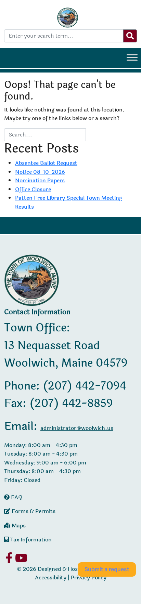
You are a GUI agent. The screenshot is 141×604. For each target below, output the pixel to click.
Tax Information (30, 539)
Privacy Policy (88, 577)
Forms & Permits (32, 511)
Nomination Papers (40, 180)
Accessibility (50, 577)
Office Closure (33, 189)
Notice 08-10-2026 (40, 172)
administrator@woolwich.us (76, 428)
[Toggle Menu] (132, 57)
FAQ (16, 497)
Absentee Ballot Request (46, 163)
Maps (18, 525)
